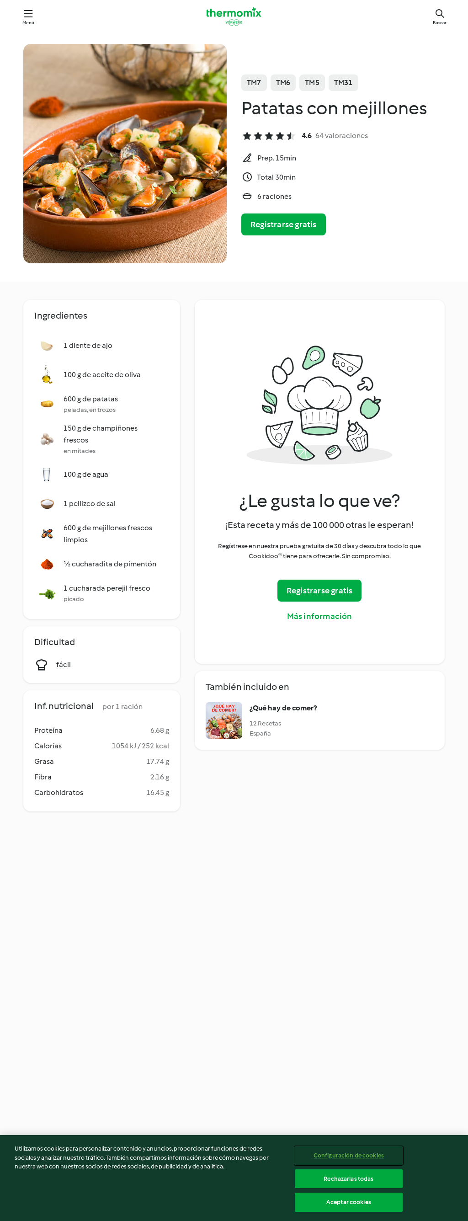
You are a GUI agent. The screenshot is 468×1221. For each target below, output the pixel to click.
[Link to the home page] (234, 16)
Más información (319, 616)
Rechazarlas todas (348, 1178)
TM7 (254, 82)
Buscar (440, 23)
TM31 (343, 82)
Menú (28, 23)
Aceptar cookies (348, 1202)
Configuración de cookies (349, 1155)
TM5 (312, 82)
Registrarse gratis (283, 224)
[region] (234, 1178)
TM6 (283, 82)
